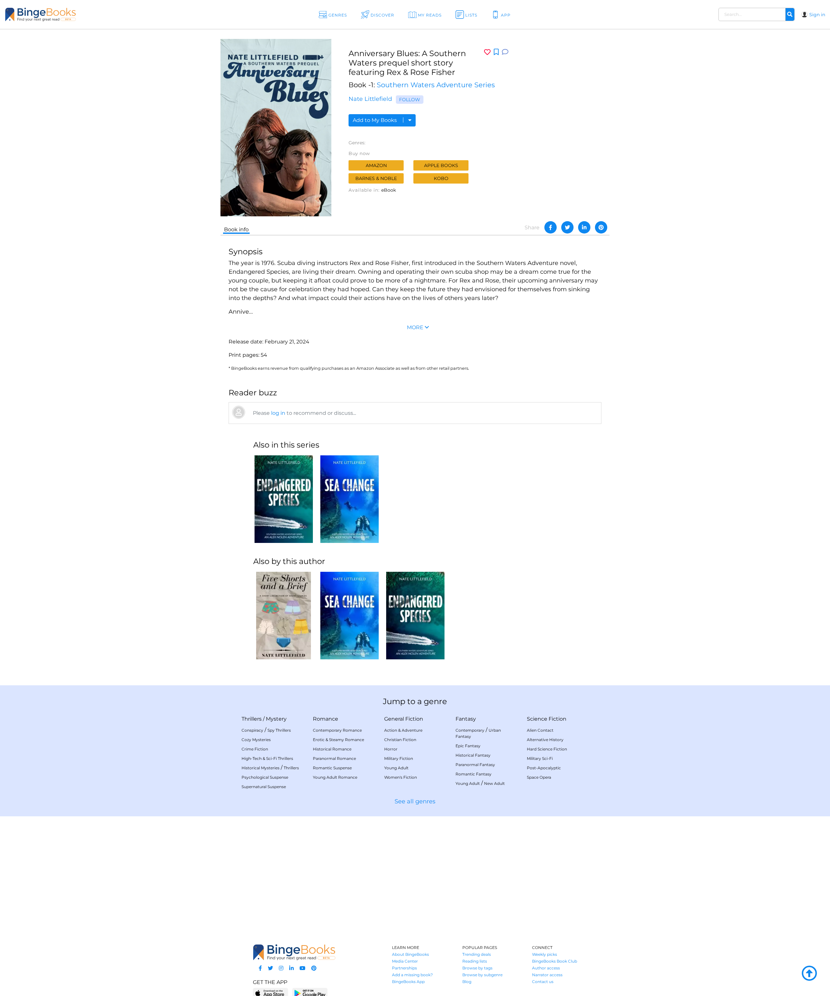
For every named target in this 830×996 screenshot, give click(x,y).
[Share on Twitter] (567, 227)
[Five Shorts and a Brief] (283, 615)
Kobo (441, 178)
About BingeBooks (410, 954)
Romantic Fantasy (474, 774)
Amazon (376, 165)
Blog (466, 981)
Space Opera (539, 777)
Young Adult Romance (335, 777)
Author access (546, 968)
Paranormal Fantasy (475, 764)
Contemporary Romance (337, 730)
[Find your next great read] (81, 14)
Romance (325, 719)
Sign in (817, 15)
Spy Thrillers (279, 730)
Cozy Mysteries (256, 739)
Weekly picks (544, 954)
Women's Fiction (400, 777)
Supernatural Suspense (264, 786)
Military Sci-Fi (540, 758)
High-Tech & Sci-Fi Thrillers (267, 758)
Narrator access (547, 974)
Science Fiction (546, 719)
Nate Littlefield (370, 98)
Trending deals (476, 954)
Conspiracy (252, 730)
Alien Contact (540, 730)
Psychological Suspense (265, 777)
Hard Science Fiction (547, 749)
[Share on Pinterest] (601, 227)
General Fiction (403, 719)
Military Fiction (398, 758)
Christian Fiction (400, 739)
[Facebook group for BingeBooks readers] (260, 968)
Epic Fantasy (468, 745)
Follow (409, 99)
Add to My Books (375, 120)
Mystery (276, 719)
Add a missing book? (412, 974)
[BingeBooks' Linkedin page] (291, 968)
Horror (390, 749)
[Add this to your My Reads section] (496, 52)
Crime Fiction (255, 749)
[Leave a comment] (505, 52)
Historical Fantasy (473, 755)
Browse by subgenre (482, 974)
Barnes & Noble (376, 178)
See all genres (415, 801)
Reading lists (474, 961)
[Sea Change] (349, 499)
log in (278, 413)
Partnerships (404, 968)
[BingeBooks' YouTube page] (302, 968)
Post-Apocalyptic (544, 767)
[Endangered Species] (283, 499)
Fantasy (466, 719)
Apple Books (441, 165)
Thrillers (252, 719)
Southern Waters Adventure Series (436, 85)
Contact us (542, 981)
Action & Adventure (403, 730)
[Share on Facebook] (550, 227)
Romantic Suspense (332, 767)
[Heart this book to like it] (487, 52)
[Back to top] (809, 973)
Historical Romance (332, 749)
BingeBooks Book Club (554, 961)
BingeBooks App (408, 981)
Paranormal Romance (334, 758)
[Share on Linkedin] (584, 227)
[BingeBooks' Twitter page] (270, 968)
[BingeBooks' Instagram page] (281, 968)
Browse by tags (477, 968)
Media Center (405, 961)
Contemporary (470, 730)
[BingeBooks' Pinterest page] (313, 968)
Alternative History (545, 739)
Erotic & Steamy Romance (338, 739)
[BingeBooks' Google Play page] (309, 993)
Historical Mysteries (260, 767)
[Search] (789, 14)
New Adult (494, 783)
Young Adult (396, 767)
